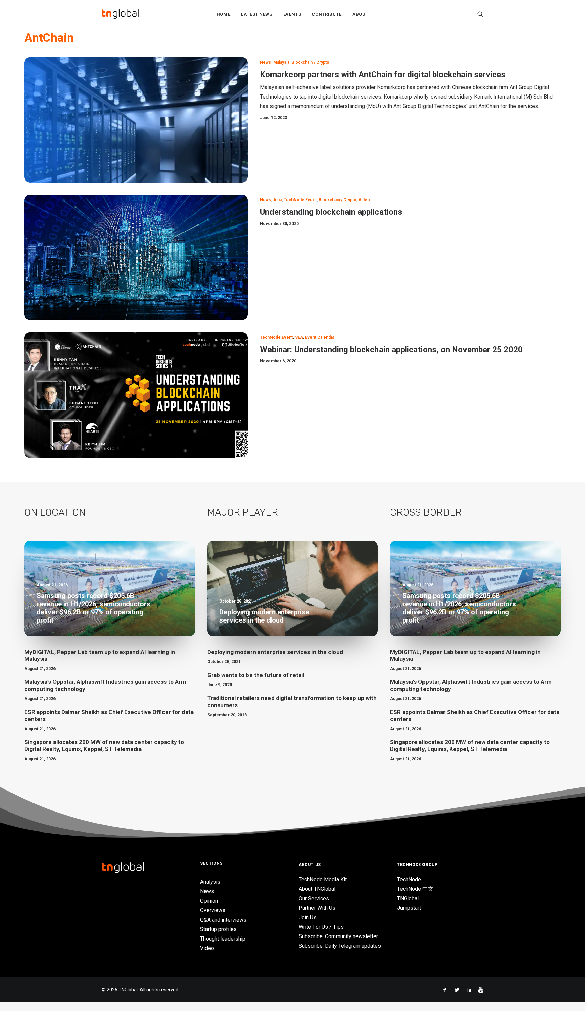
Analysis (210, 882)
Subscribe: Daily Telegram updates (340, 946)
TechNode (409, 879)
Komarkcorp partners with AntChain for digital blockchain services (382, 74)
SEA (299, 337)
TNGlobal (408, 898)
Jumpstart (409, 908)
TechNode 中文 (415, 889)
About (360, 14)
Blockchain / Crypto (310, 62)
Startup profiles (218, 929)
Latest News (256, 14)
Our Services (314, 898)
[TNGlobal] (120, 14)
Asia (277, 199)
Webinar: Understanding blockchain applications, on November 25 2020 (391, 349)
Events (292, 14)
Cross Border (426, 512)
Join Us (308, 917)
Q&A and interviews (223, 920)
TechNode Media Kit (323, 879)
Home (224, 14)
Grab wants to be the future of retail (255, 675)
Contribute (327, 14)
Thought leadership (222, 938)
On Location (55, 512)
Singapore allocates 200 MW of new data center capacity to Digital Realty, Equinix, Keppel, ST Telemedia (104, 745)
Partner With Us (317, 908)
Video (364, 199)
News (265, 62)
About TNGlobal (317, 889)
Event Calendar (319, 337)
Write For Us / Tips (321, 927)
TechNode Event (300, 199)
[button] (480, 14)
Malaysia (281, 62)
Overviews (212, 910)
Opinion (209, 901)
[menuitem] (223, 14)
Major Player (242, 512)
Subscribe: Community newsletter (338, 936)
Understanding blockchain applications (331, 212)
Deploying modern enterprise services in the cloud (275, 652)
